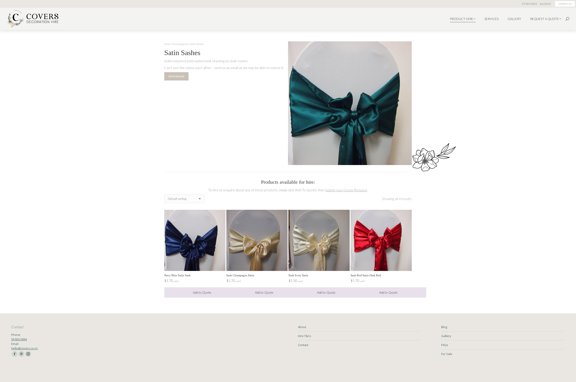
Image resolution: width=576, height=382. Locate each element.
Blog (444, 327)
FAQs (444, 345)
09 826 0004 (19, 339)
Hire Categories (180, 43)
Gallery (446, 336)
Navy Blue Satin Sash (177, 275)
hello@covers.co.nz (24, 348)
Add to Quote (202, 292)
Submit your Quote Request (346, 190)
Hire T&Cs (304, 336)
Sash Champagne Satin (240, 275)
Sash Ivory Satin (298, 275)
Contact (303, 345)
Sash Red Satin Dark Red (366, 275)
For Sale (446, 354)
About (302, 327)
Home (167, 43)
